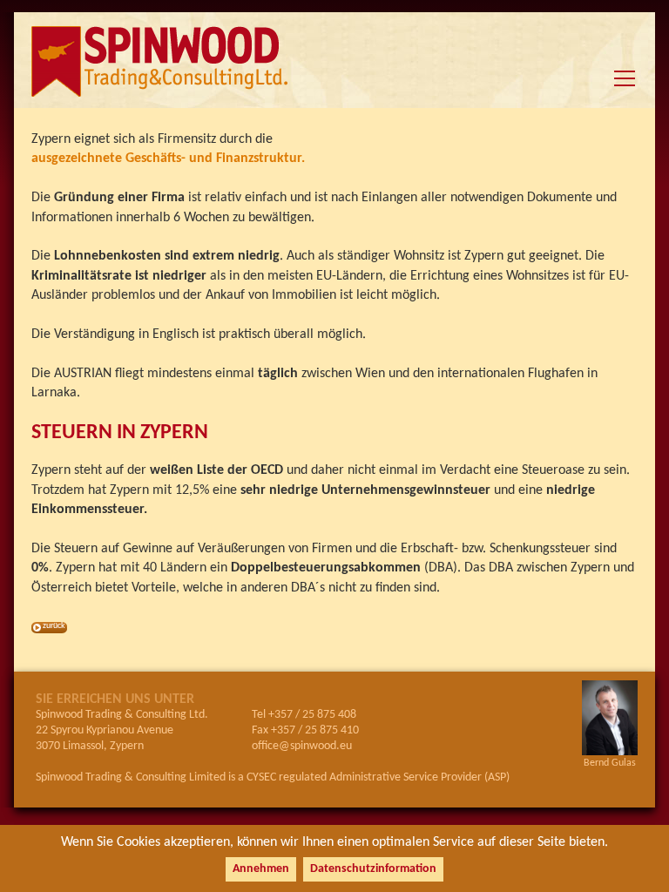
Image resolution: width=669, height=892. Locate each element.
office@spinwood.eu (302, 746)
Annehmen (261, 868)
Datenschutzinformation (373, 868)
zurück (54, 626)
